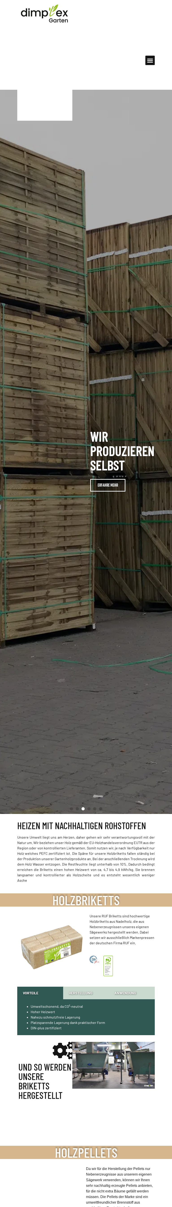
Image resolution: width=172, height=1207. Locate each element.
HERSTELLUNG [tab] (80, 993)
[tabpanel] (86, 1017)
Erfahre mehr (122, 478)
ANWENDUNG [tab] (125, 993)
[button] (150, 60)
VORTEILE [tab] (30, 993)
